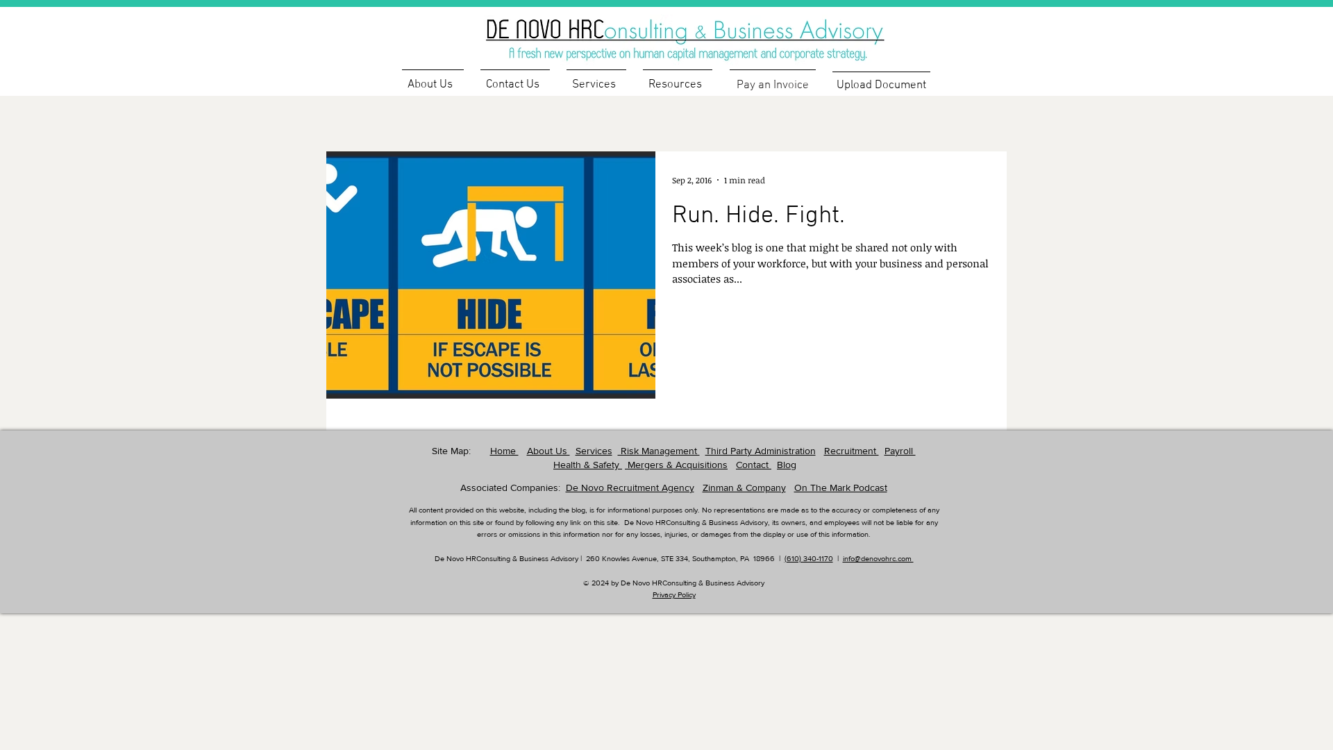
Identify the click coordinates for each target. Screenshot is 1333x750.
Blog (786, 464)
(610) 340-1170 (809, 558)
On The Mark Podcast (840, 487)
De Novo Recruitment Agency (630, 487)
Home (504, 450)
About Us (548, 450)
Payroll (900, 450)
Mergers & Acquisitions (676, 464)
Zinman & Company (744, 487)
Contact (753, 464)
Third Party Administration (760, 450)
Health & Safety (587, 464)
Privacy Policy (674, 594)
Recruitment (851, 450)
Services (594, 450)
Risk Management (659, 450)
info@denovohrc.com (878, 558)
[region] (707, 31)
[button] (678, 78)
